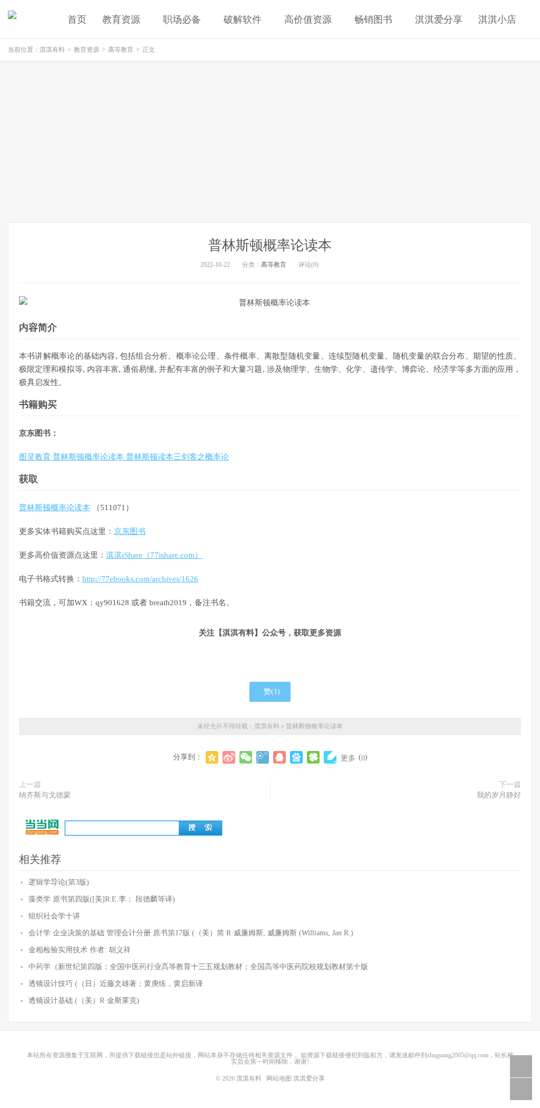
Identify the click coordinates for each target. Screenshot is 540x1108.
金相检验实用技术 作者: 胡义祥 (79, 950)
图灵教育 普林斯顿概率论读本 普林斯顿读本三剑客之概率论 (124, 457)
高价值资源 (308, 19)
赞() (272, 692)
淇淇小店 (497, 19)
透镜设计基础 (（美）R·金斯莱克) (83, 1000)
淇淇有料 (12, 19)
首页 (77, 19)
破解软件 (243, 19)
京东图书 (130, 531)
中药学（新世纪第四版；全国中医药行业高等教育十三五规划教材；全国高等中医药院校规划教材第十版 (198, 967)
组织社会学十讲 (54, 916)
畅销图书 (373, 19)
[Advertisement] (270, 143)
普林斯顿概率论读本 (270, 245)
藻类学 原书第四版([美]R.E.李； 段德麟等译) (101, 899)
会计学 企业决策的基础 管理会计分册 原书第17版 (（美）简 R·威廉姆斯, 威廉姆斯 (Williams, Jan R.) (190, 933)
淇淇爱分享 (438, 19)
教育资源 (121, 19)
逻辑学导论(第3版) (58, 882)
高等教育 (120, 49)
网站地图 (279, 1078)
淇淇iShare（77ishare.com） (154, 555)
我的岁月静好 (499, 795)
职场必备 (182, 19)
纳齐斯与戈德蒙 (45, 795)
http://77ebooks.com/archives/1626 (140, 579)
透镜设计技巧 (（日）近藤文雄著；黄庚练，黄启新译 (115, 984)
